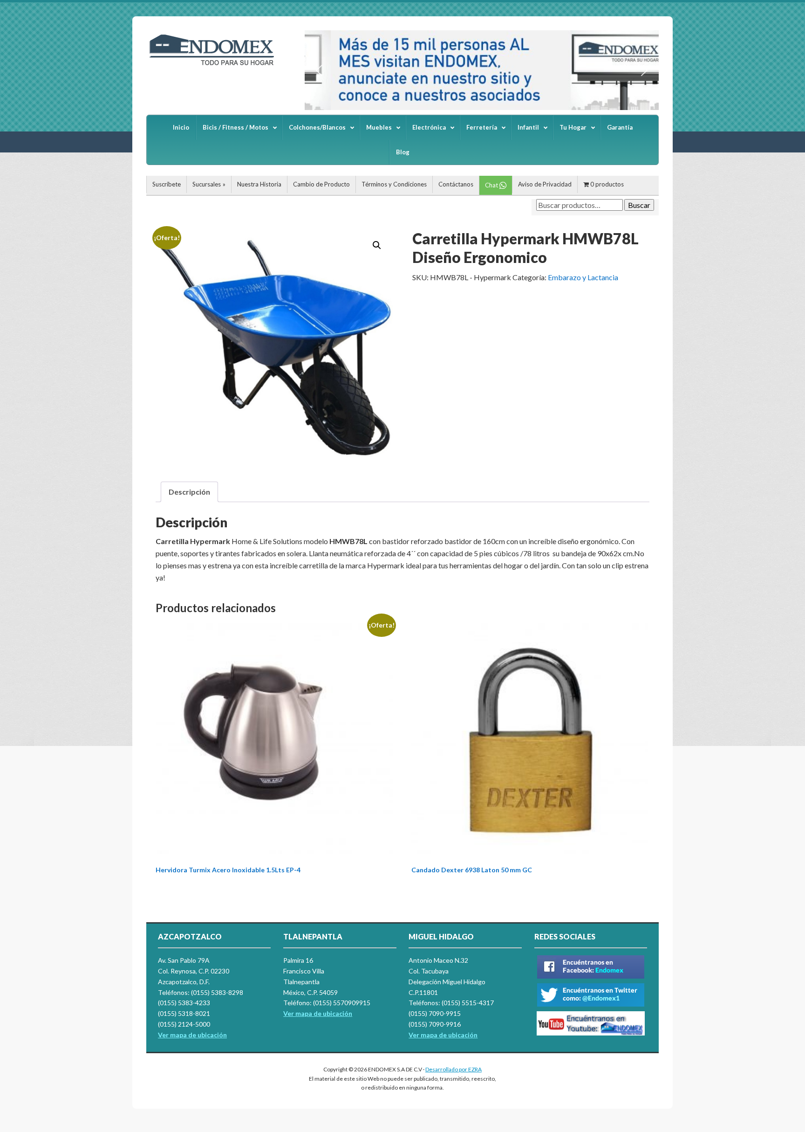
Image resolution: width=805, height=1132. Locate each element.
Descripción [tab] (189, 491)
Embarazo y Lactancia (583, 277)
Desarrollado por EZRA (453, 1069)
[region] (482, 70)
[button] (319, 70)
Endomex (216, 65)
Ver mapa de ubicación (317, 1013)
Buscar (639, 204)
